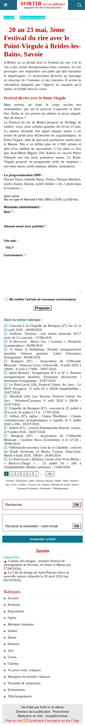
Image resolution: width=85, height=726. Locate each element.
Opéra (31, 480)
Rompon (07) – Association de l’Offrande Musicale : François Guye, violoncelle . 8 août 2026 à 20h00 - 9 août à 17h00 (42, 365)
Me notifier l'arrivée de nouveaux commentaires (42, 299)
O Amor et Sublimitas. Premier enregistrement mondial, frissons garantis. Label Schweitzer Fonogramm (42, 353)
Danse (65, 480)
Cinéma (22, 484)
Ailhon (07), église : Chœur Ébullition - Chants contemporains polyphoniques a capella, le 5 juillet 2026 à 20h (42, 420)
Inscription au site (58, 720)
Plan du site (14, 720)
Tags (76, 720)
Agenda (42, 550)
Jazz (7, 484)
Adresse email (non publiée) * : (25, 226)
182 (50, 474)
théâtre (58, 480)
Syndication (36, 720)
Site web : (11, 240)
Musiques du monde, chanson (64, 484)
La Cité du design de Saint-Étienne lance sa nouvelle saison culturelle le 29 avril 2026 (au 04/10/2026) (36, 576)
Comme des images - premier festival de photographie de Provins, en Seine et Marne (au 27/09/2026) (37, 564)
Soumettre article (43, 539)
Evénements (45, 488)
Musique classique (32, 17)
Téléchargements (60, 488)
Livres (14, 484)
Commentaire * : (15, 255)
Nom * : (9, 212)
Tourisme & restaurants (27, 488)
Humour (74, 480)
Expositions (21, 480)
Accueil (9, 17)
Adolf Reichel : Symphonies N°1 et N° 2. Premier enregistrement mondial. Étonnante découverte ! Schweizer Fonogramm (42, 377)
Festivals (10, 480)
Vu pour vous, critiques (38, 484)
